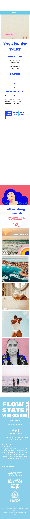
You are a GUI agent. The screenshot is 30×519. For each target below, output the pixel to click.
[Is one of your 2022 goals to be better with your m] (15, 296)
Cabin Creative (12, 512)
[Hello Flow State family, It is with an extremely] (15, 241)
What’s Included (9, 113)
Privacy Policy (22, 508)
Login (15, 514)
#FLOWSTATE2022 (15, 220)
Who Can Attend (15, 113)
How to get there (21, 113)
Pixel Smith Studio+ (23, 512)
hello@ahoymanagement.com (15, 424)
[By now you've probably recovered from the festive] (15, 324)
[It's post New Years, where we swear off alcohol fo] (15, 379)
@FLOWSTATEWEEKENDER (15, 218)
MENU (15, 12)
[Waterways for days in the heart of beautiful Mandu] (15, 269)
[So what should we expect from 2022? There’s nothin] (15, 351)
